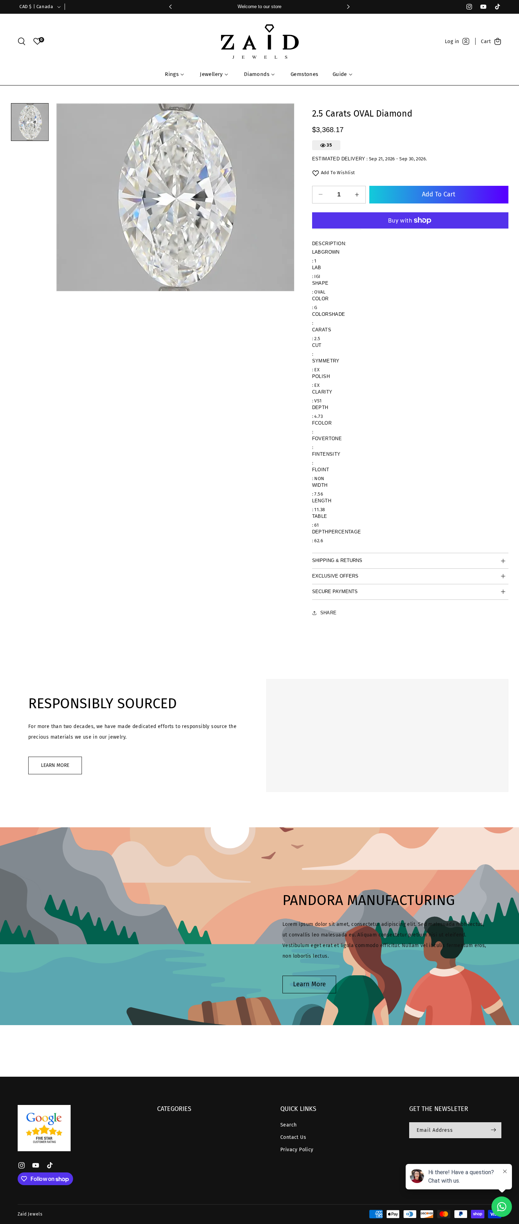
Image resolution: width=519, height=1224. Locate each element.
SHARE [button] (328, 612)
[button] (21, 41)
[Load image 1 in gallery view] (30, 122)
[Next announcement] (348, 6)
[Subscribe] (493, 1130)
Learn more (309, 984)
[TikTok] (494, 6)
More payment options (410, 215)
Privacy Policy (297, 1150)
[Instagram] (466, 6)
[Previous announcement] (170, 6)
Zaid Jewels (30, 1214)
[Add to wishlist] (315, 173)
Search (288, 1125)
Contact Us (293, 1137)
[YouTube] (480, 6)
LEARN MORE (55, 765)
